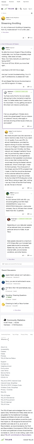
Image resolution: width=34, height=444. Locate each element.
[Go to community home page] (9, 9)
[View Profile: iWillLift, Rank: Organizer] (3, 48)
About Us (4, 347)
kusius (7, 17)
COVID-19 (4, 377)
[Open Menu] (32, 13)
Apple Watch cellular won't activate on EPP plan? (18, 275)
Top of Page (16, 334)
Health (18, 1)
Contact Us (4, 364)
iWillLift (7, 47)
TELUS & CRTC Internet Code (11, 381)
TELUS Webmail (6, 402)
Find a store (5, 368)
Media (3, 354)
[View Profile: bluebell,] (3, 296)
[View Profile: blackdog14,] (3, 276)
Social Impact (5, 4)
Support (3, 361)
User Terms (4, 370)
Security (3, 392)
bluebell (14, 299)
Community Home (5, 334)
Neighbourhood (6, 366)
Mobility (4, 13)
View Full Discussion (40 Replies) (10, 44)
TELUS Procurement (8, 400)
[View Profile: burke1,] (3, 288)
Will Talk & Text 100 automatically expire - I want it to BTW (19, 288)
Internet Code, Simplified (9, 383)
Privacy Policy (24, 334)
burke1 (15, 291)
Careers (3, 351)
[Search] (21, 9)
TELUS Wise (5, 404)
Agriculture (26, 1)
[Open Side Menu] (2, 9)
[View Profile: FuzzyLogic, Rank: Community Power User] (8, 219)
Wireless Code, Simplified (9, 387)
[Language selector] (17, 8)
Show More (6, 32)
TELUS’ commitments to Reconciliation (18, 435)
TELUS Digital (5, 395)
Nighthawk (10, 91)
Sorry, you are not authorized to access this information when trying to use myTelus (19, 281)
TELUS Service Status (8, 358)
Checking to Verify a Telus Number (17, 303)
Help (31, 334)
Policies (3, 356)
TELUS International (7, 398)
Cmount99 (15, 305)
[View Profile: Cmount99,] (3, 304)
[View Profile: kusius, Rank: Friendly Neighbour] (3, 18)
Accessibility (5, 349)
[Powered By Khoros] (17, 339)
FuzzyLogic (14, 218)
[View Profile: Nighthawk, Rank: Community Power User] (5, 92)
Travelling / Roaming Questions (16, 295)
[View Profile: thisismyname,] (3, 282)
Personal (4, 1)
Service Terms (5, 373)
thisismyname (16, 283)
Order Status (5, 375)
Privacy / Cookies (6, 390)
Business (11, 1)
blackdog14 (16, 277)
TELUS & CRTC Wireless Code (11, 385)
